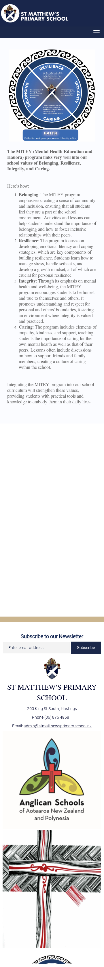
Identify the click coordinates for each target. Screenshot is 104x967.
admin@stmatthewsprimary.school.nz (58, 725)
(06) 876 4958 (57, 717)
